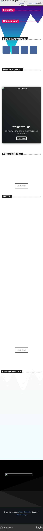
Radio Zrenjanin (25, 512)
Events (8, 326)
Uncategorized (10, 208)
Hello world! (12, 213)
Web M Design (21, 515)
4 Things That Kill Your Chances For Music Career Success (26, 175)
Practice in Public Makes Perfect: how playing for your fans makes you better (19, 333)
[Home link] (10, 3)
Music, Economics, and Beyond (26, 165)
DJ (7, 281)
